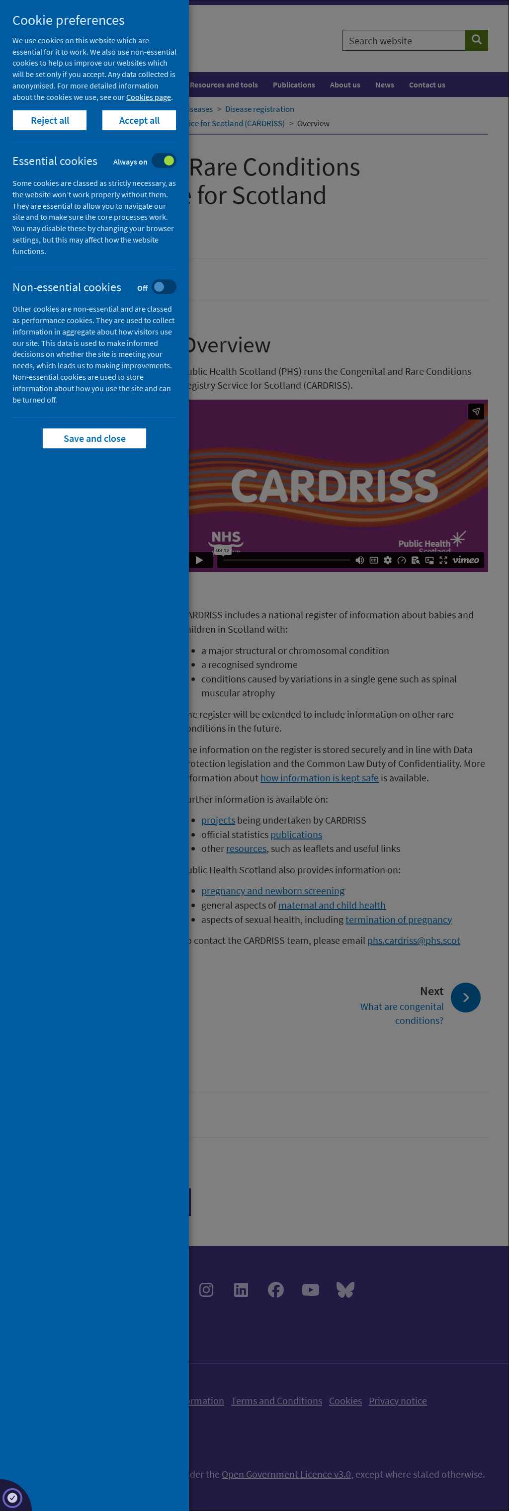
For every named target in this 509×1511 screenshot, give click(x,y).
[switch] (102, 162)
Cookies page (148, 97)
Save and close (95, 438)
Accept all (139, 120)
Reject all (50, 120)
